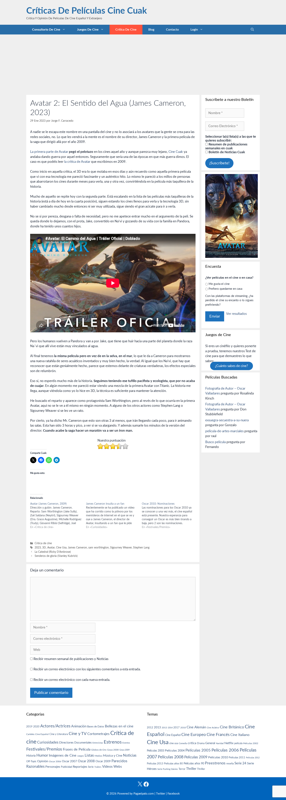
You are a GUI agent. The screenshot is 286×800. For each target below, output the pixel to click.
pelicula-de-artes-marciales (224, 431)
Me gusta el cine (219, 284)
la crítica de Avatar (77, 161)
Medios (98, 756)
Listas (89, 755)
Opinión (42, 761)
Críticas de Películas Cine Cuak (86, 11)
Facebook (174, 793)
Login (194, 29)
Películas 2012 (253, 758)
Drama (200, 743)
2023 (38, 547)
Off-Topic (31, 761)
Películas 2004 (175, 750)
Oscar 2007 (69, 761)
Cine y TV (78, 733)
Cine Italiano (239, 735)
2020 (36, 726)
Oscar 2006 (55, 761)
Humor (42, 755)
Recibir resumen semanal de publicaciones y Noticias (70, 659)
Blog (151, 29)
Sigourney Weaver (121, 547)
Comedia (183, 743)
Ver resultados (236, 313)
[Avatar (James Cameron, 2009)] (58, 515)
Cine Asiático (213, 728)
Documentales (83, 742)
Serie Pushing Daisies (167, 769)
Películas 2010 (218, 757)
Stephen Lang (141, 547)
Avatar (51, 547)
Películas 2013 (155, 763)
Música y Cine (112, 755)
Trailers (97, 767)
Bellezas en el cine (119, 726)
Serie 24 (240, 763)
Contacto (172, 29)
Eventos (126, 743)
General (210, 743)
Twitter (160, 793)
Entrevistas (97, 743)
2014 (170, 728)
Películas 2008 (170, 757)
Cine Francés (218, 735)
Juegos (80, 756)
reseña (230, 763)
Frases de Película (76, 749)
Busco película (215, 442)
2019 (29, 726)
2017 (176, 727)
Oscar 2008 (86, 761)
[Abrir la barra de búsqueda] (252, 29)
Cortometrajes (98, 734)
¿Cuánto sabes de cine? (231, 366)
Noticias (129, 755)
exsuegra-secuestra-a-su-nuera (227, 420)
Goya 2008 (113, 750)
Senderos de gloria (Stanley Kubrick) (56, 555)
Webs (117, 766)
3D (44, 547)
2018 (183, 727)
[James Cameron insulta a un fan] (114, 515)
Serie (91, 767)
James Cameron (77, 547)
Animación (78, 726)
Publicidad (66, 767)
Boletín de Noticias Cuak (226, 152)
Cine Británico (232, 727)
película (238, 743)
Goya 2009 (124, 750)
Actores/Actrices (55, 726)
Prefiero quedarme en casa (225, 288)
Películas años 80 (173, 763)
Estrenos (113, 742)
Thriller (191, 768)
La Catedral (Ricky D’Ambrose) (53, 551)
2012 (150, 727)
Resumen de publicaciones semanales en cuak (226, 146)
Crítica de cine (126, 29)
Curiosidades (47, 742)
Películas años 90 (194, 763)
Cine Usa (61, 547)
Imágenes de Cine (62, 755)
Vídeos (107, 766)
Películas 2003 (155, 750)
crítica (192, 743)
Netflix (228, 743)
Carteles (30, 734)
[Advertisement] (143, 63)
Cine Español (42, 734)
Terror (182, 769)
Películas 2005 (198, 750)
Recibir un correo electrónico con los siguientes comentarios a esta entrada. (87, 669)
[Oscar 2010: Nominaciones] (170, 515)
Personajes (52, 766)
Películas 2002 (250, 743)
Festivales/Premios (44, 749)
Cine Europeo (193, 735)
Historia (31, 755)
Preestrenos (215, 763)
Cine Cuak (175, 151)
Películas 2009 (195, 757)
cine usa (173, 743)
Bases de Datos (95, 726)
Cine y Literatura (58, 734)
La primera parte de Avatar (49, 151)
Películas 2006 (225, 750)
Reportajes (80, 766)
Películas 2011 (237, 757)
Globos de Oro (98, 750)
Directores (66, 742)
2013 (157, 727)
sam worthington (98, 547)
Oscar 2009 (103, 761)
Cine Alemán (196, 727)
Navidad (220, 743)
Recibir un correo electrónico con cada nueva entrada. (71, 679)
